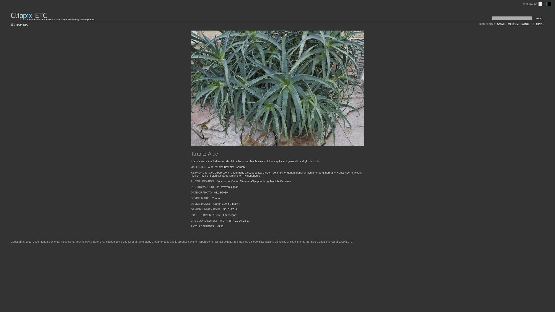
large (525, 24)
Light (540, 4)
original (538, 24)
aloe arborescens (219, 172)
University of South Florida (289, 241)
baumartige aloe (240, 172)
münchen (236, 175)
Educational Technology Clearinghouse (146, 241)
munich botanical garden (215, 175)
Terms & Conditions (318, 241)
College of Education (260, 241)
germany (330, 172)
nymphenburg (252, 175)
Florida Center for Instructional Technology (64, 241)
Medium (545, 4)
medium (513, 24)
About (342, 241)
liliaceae (356, 172)
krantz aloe (343, 172)
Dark (549, 4)
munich (195, 175)
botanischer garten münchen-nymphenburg (298, 172)
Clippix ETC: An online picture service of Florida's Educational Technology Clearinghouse (53, 17)
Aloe (211, 167)
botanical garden (261, 172)
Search (538, 18)
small (501, 24)
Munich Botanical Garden (230, 167)
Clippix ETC (21, 24)
